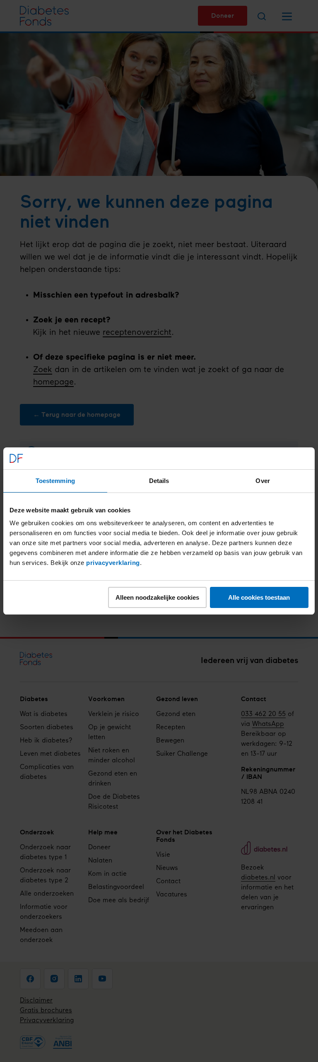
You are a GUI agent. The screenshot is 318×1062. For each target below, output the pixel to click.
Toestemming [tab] (55, 480)
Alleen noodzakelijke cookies (157, 597)
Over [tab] (262, 480)
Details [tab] (159, 480)
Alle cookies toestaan (259, 597)
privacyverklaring (113, 562)
